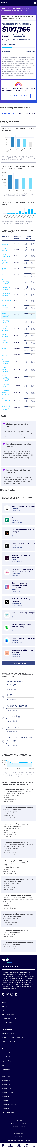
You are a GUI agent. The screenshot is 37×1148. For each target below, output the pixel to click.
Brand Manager (5, 349)
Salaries (5, 8)
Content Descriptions (9, 1018)
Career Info (30, 113)
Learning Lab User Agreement (18, 1123)
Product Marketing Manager (5, 369)
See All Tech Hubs (8, 1113)
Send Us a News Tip (8, 1042)
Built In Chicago (7, 1088)
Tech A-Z (4, 1065)
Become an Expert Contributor (12, 1038)
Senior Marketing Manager (5, 361)
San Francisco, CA (20, 8)
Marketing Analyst (5, 355)
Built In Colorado (7, 1092)
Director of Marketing (5, 385)
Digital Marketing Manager (5, 328)
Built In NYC (6, 1100)
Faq (19, 113)
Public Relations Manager (5, 342)
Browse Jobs (6, 1069)
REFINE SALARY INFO (18, 96)
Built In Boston (7, 1084)
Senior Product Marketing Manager (5, 377)
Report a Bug (6, 1061)
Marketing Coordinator (6, 255)
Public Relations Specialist (5, 262)
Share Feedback (7, 1057)
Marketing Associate (5, 249)
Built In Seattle (7, 1108)
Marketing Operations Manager (5, 307)
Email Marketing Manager (5, 281)
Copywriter (6, 275)
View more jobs (18, 663)
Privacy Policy (18, 1133)
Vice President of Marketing (6, 400)
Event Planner (4, 269)
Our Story (5, 1006)
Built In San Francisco (9, 1104)
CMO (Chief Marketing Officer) (6, 408)
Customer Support (8, 1053)
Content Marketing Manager (5, 314)
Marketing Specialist (5, 321)
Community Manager (6, 288)
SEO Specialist (5, 243)
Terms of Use (18, 1136)
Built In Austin (6, 1080)
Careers (4, 1010)
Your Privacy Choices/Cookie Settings (18, 1140)
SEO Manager (6, 300)
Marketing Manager (5, 335)
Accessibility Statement (18, 1126)
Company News (7, 1022)
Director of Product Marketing (5, 392)
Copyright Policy (18, 1130)
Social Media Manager (6, 294)
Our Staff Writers (8, 1014)
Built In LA (5, 1096)
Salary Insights (8, 113)
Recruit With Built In (9, 1033)
